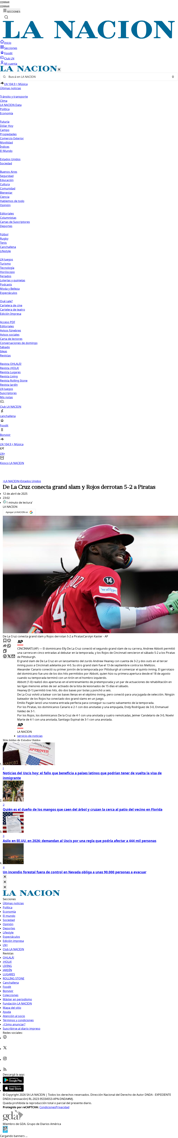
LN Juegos (6, 259)
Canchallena (8, 247)
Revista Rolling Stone (13, 380)
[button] (89, 265)
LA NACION (11, 481)
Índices (4, 147)
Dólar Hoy (6, 126)
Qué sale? (6, 301)
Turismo (5, 264)
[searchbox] (88, 77)
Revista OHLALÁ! (10, 364)
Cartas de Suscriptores (15, 222)
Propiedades (8, 134)
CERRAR (4, 2)
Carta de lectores (11, 339)
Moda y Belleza (10, 289)
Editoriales (7, 213)
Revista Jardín (9, 385)
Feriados (5, 276)
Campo (4, 130)
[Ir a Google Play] (13, 1082)
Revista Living (9, 376)
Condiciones (47, 1107)
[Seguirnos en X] (5, 1049)
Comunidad (7, 188)
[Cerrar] (59, 69)
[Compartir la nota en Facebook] (5, 656)
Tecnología (7, 268)
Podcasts (6, 284)
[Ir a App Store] (13, 1090)
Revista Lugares (10, 372)
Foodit (8, 53)
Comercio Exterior (12, 138)
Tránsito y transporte (14, 96)
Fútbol (4, 234)
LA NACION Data (11, 105)
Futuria (4, 122)
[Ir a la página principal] (89, 37)
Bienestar (6, 193)
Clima (3, 101)
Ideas (3, 351)
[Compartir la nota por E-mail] (13, 656)
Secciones (10, 48)
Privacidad (62, 1107)
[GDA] (13, 1120)
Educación (7, 180)
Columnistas (8, 218)
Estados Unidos (10, 159)
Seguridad (7, 176)
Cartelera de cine (11, 305)
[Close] (5, 877)
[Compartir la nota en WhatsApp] (9, 646)
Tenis (3, 243)
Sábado (5, 347)
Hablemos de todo (12, 201)
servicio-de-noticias (30, 736)
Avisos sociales (9, 335)
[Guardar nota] (5, 640)
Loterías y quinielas (12, 280)
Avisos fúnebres (10, 330)
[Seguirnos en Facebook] (5, 1038)
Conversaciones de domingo (19, 343)
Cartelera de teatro (12, 309)
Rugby (4, 238)
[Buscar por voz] (172, 76)
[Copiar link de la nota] (5, 651)
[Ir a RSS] (5, 1070)
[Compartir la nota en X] (9, 656)
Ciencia (4, 197)
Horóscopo (7, 272)
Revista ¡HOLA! (9, 368)
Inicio (7, 43)
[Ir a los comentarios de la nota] (9, 640)
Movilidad (6, 142)
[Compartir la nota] (5, 646)
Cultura (5, 184)
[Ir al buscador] (6, 17)
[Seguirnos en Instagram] (5, 1059)
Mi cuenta (10, 64)
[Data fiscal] (5, 1132)
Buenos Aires (8, 172)
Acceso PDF (7, 322)
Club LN (9, 58)
